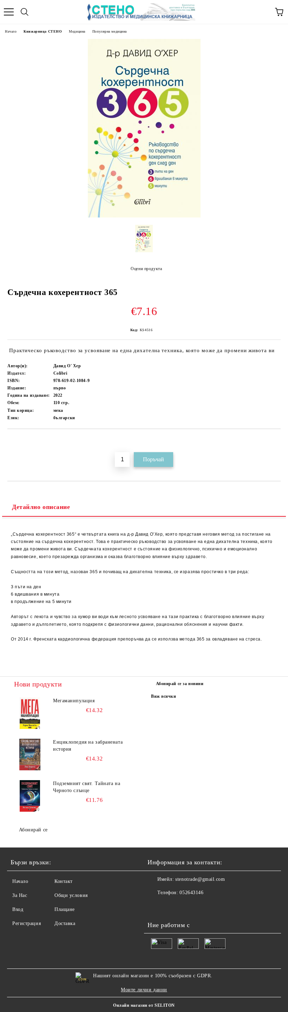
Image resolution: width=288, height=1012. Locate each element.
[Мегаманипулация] (30, 713)
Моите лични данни (144, 989)
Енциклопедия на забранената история (88, 745)
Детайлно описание (41, 506)
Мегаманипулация (73, 700)
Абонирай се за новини (180, 683)
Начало (11, 31)
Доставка (64, 923)
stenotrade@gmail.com (200, 879)
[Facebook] (156, 906)
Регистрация (26, 923)
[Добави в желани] (275, 441)
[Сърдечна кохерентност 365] (144, 216)
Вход (17, 909)
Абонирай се (33, 829)
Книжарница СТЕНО (43, 31)
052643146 (191, 892)
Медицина (77, 31)
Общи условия (71, 895)
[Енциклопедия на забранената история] (30, 754)
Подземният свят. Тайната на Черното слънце (86, 787)
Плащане (64, 909)
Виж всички (163, 696)
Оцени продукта (146, 268)
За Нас (19, 895)
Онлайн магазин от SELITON (144, 1005)
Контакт (63, 881)
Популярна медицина (109, 31)
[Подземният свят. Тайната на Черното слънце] (30, 796)
